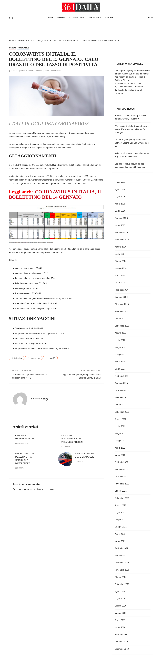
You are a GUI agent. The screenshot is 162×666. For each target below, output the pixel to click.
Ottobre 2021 (121, 491)
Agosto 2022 (120, 419)
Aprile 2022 (120, 448)
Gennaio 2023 (121, 383)
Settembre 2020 (122, 584)
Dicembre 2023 (122, 304)
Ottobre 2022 (121, 405)
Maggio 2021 (121, 527)
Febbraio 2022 (121, 462)
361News (61, 18)
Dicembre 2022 (122, 390)
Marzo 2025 (120, 225)
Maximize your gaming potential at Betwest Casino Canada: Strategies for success (132, 143)
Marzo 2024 (120, 283)
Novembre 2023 (122, 311)
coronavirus (35, 358)
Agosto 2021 (120, 505)
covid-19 (51, 358)
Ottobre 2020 (121, 577)
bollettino (18, 358)
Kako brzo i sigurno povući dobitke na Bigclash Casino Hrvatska (132, 155)
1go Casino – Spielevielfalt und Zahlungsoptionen (72, 438)
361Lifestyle (95, 18)
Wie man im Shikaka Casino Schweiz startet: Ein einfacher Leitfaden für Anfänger (132, 129)
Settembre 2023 (122, 326)
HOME (50, 18)
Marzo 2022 (120, 455)
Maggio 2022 (121, 441)
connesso (28, 489)
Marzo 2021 (120, 541)
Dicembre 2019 (122, 649)
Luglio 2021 (120, 512)
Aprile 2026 (120, 204)
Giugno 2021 (121, 520)
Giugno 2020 (121, 606)
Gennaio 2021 (121, 555)
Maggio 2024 (121, 268)
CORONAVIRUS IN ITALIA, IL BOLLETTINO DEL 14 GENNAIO (55, 194)
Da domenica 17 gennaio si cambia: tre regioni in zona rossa (29, 376)
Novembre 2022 (122, 398)
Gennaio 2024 (121, 297)
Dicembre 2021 (122, 476)
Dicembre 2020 (122, 563)
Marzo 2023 (120, 369)
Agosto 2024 (120, 247)
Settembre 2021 (122, 498)
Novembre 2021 (122, 484)
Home (11, 41)
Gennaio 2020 (121, 642)
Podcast (109, 18)
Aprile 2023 (120, 362)
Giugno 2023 (121, 347)
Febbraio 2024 (121, 290)
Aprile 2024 (120, 276)
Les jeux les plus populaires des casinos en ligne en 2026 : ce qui (130, 165)
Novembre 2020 (122, 570)
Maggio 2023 (121, 354)
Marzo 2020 (120, 627)
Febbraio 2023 (121, 376)
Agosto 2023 (120, 333)
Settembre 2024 (122, 240)
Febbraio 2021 (121, 548)
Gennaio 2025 (121, 232)
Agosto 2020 (120, 591)
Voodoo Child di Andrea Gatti (128, 83)
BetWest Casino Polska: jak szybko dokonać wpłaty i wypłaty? (131, 117)
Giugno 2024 (121, 261)
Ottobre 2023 (121, 319)
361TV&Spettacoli (77, 18)
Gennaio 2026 (121, 218)
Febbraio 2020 (121, 634)
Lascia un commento (53, 71)
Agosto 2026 (120, 189)
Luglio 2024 (120, 254)
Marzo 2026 (120, 211)
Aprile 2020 (120, 620)
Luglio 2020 (120, 598)
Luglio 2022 (120, 426)
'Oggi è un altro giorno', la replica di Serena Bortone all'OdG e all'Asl (81, 376)
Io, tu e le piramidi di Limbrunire (129, 87)
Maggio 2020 (121, 613)
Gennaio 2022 (121, 469)
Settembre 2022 (122, 412)
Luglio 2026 (120, 196)
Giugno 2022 (121, 433)
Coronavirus (23, 48)
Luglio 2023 (120, 340)
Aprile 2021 (120, 534)
